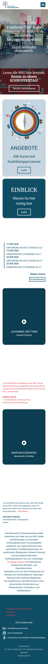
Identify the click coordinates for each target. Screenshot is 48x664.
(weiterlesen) (13, 391)
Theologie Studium (16, 562)
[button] (43, 4)
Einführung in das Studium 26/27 (24, 247)
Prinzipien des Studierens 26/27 (23, 254)
